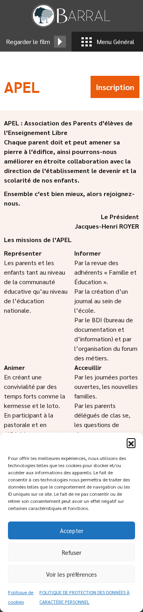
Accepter (71, 530)
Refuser (71, 552)
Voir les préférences (71, 574)
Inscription (115, 87)
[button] (131, 442)
